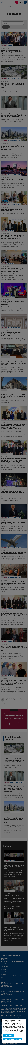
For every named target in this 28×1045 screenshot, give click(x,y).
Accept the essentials (9, 1039)
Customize (18, 1039)
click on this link (19, 1032)
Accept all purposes (8, 1035)
